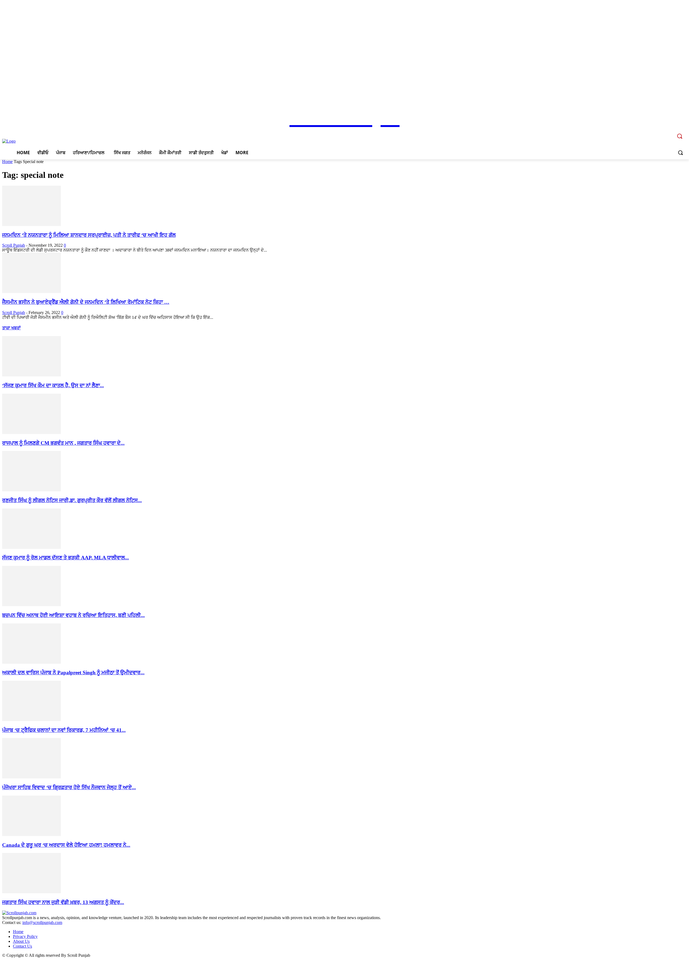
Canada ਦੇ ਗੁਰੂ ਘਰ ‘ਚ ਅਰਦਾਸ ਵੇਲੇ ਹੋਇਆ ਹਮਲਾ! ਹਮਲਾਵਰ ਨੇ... (66, 845)
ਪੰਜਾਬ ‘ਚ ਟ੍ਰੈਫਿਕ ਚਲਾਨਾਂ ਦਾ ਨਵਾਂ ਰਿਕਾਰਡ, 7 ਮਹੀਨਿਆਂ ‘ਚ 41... (64, 730)
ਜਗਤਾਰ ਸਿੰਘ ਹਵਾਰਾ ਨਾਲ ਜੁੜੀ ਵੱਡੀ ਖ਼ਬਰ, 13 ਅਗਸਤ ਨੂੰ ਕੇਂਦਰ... (63, 902)
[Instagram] (654, 132)
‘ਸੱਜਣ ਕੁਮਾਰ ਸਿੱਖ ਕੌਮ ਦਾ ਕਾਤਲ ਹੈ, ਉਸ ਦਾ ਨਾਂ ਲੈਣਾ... (53, 385)
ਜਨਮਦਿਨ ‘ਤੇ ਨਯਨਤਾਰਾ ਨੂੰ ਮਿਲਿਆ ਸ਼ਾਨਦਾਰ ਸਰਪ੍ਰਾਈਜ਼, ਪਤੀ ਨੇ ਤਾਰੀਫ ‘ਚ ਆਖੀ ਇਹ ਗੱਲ (89, 235)
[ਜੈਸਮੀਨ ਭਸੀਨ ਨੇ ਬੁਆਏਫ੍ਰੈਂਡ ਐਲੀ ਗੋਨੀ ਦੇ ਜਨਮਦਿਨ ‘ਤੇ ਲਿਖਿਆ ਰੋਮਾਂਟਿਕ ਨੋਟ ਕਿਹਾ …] (31, 291)
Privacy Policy (25, 936)
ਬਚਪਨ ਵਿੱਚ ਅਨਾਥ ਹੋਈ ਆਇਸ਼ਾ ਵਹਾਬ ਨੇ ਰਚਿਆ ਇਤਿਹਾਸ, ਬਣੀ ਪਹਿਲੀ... (73, 615)
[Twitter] (661, 132)
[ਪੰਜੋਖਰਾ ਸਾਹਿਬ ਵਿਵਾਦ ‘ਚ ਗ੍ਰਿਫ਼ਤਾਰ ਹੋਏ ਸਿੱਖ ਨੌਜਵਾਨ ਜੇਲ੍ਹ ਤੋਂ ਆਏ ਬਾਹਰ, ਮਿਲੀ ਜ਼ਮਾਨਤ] (31, 777)
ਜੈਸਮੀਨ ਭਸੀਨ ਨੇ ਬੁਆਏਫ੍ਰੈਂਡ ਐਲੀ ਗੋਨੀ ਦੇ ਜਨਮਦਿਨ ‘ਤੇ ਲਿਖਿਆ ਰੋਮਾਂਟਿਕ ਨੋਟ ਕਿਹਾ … (85, 302)
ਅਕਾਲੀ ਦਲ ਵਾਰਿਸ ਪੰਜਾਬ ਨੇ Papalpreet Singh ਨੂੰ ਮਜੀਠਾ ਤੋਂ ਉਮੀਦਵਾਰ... (73, 672)
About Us (21, 941)
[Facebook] (647, 132)
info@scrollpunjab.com (42, 922)
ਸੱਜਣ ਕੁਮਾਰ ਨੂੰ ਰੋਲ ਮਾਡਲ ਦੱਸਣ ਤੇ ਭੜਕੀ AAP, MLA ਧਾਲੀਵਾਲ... (65, 557)
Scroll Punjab (13, 245)
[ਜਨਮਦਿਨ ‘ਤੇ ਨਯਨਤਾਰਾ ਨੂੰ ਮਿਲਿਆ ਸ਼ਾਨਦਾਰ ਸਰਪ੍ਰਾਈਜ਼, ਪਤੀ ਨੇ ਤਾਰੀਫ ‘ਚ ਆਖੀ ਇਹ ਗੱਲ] (31, 224)
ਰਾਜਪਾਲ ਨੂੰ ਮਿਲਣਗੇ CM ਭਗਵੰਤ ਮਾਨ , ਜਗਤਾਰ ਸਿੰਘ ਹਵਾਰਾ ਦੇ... (63, 443)
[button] (680, 152)
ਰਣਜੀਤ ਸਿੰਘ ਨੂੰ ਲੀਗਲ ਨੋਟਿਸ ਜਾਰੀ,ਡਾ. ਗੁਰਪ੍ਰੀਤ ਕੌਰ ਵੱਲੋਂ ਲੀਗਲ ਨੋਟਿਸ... (72, 500)
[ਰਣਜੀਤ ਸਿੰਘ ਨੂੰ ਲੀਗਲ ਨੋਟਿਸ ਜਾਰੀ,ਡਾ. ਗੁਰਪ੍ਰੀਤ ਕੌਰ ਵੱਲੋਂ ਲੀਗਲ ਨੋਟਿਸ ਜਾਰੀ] (31, 490)
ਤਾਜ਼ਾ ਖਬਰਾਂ (11, 328)
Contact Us (22, 946)
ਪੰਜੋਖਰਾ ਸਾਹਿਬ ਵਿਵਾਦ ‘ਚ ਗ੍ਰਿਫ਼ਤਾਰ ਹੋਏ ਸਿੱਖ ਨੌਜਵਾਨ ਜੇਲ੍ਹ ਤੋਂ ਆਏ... (69, 787)
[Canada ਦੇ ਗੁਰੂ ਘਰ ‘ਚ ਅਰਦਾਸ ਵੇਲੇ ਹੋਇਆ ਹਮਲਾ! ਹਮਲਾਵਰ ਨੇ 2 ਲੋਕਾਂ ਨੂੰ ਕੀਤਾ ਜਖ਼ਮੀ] (31, 834)
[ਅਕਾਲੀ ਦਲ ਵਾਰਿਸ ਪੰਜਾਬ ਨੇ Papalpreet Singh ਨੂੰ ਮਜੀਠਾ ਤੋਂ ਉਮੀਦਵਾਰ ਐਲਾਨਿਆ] (31, 662)
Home (7, 161)
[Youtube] (669, 132)
